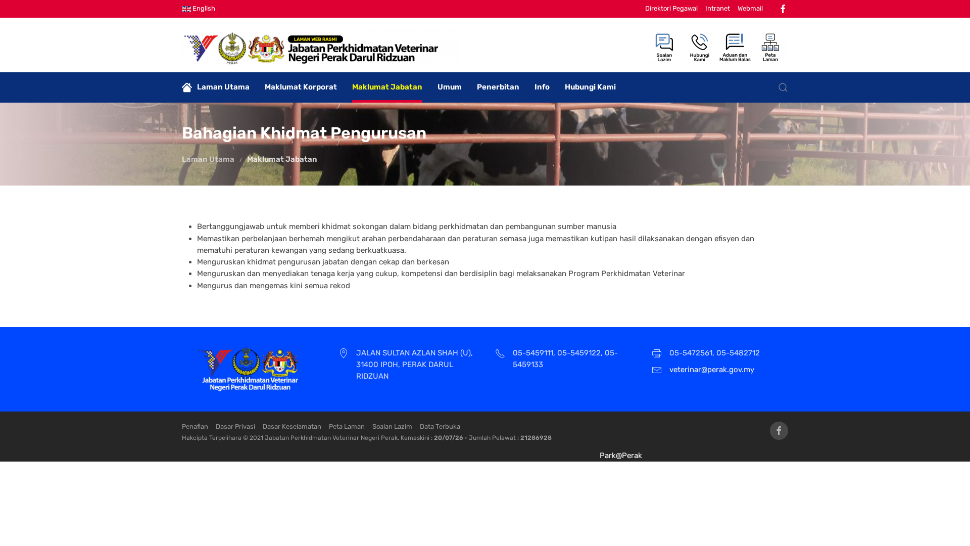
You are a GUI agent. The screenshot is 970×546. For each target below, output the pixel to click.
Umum (450, 87)
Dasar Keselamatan (292, 426)
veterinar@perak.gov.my (711, 369)
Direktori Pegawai (671, 8)
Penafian (195, 426)
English (203, 8)
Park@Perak (621, 455)
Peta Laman (347, 426)
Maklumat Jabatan (387, 87)
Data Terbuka (440, 426)
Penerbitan (498, 87)
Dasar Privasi (235, 426)
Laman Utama (223, 87)
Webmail (750, 8)
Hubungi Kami (590, 87)
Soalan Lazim (392, 426)
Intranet (717, 8)
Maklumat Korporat (301, 87)
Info (542, 87)
